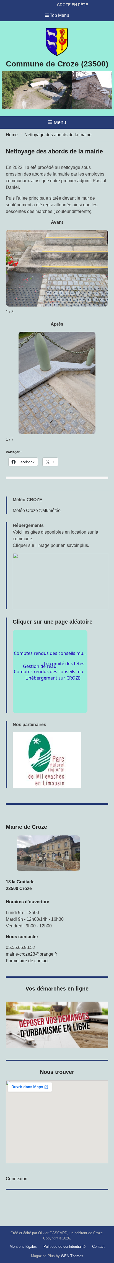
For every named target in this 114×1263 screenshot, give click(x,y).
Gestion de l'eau (37, 673)
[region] (60, 760)
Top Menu (59, 15)
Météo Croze (25, 510)
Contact (98, 1246)
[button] (60, 581)
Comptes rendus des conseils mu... (50, 678)
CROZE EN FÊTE (72, 4)
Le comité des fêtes (63, 656)
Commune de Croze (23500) (57, 64)
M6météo (51, 510)
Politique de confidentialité (64, 1246)
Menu (60, 122)
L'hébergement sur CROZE (56, 695)
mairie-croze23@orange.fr (31, 954)
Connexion (16, 1178)
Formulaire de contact (27, 960)
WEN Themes (72, 1256)
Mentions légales (23, 1246)
